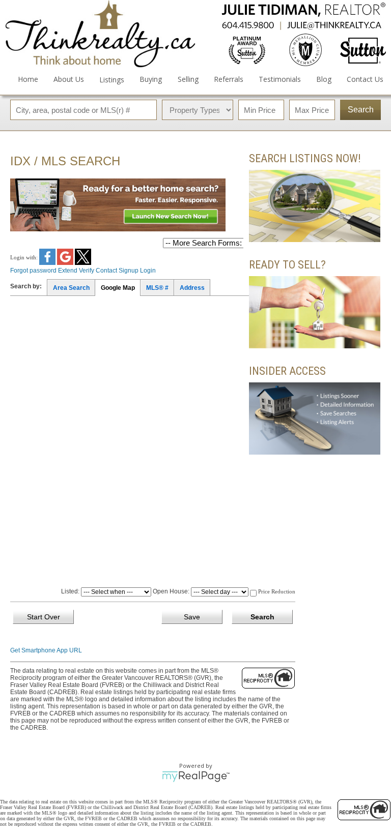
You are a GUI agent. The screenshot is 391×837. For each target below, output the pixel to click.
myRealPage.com (195, 776)
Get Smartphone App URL (46, 650)
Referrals (228, 79)
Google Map (118, 287)
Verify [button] (86, 270)
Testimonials (280, 79)
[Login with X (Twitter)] (83, 262)
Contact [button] (106, 270)
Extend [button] (67, 270)
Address (192, 287)
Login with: (24, 257)
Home (28, 79)
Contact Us (365, 79)
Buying (150, 79)
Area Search (71, 287)
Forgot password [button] (33, 270)
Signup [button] (128, 270)
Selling (188, 79)
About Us (68, 79)
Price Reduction (276, 591)
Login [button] (148, 270)
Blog (323, 79)
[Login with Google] (66, 262)
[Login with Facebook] (48, 262)
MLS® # (157, 287)
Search (361, 109)
